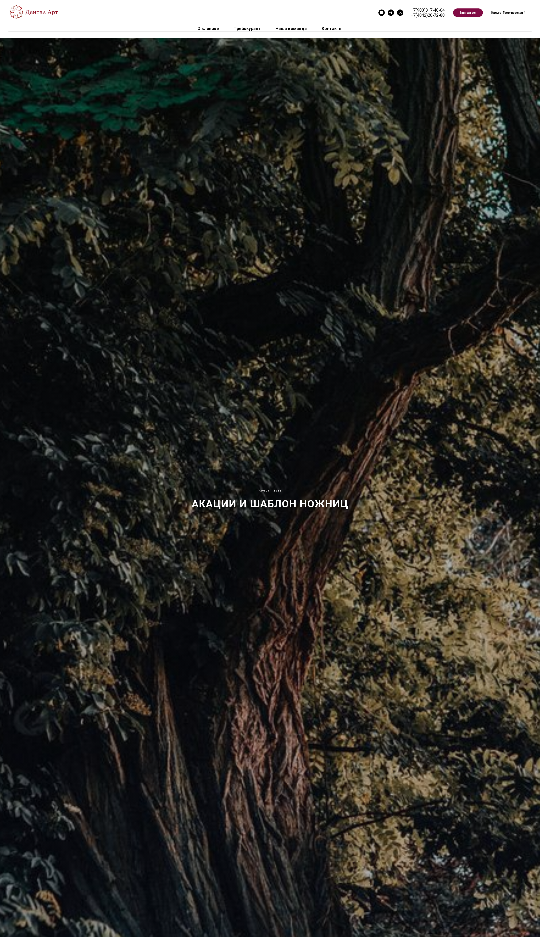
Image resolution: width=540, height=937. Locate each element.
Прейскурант (247, 28)
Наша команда (291, 28)
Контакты (332, 28)
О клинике (208, 28)
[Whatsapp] (381, 12)
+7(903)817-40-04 (428, 10)
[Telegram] (391, 12)
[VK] (400, 12)
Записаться (468, 12)
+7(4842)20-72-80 (428, 15)
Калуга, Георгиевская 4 (508, 12)
